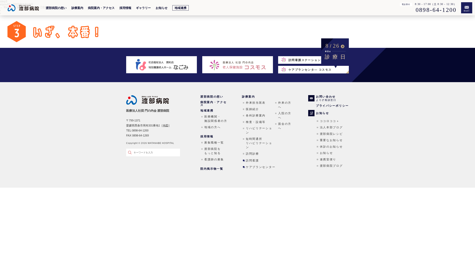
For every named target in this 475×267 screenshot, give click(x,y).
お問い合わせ (326, 98)
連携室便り (328, 159)
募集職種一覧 (214, 142)
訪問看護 (252, 160)
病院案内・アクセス (101, 7)
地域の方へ (212, 127)
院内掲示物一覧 (211, 168)
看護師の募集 (214, 159)
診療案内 (77, 7)
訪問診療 (252, 153)
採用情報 (125, 7)
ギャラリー (143, 7)
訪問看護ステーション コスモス (312, 60)
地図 (165, 125)
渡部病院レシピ (331, 133)
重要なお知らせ (331, 140)
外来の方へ (284, 104)
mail (467, 10)
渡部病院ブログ (331, 165)
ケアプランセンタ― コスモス (310, 69)
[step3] (63, 46)
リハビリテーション (259, 130)
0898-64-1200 (436, 10)
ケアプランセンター (260, 167)
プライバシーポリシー (332, 105)
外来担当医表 (256, 102)
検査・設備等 (256, 121)
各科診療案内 (256, 115)
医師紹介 (252, 109)
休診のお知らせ (331, 146)
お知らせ (162, 7)
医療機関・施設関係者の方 (215, 118)
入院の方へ (284, 115)
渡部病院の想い (56, 7)
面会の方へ (284, 126)
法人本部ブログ (331, 127)
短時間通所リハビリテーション (259, 143)
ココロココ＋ (330, 121)
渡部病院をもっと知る (212, 151)
